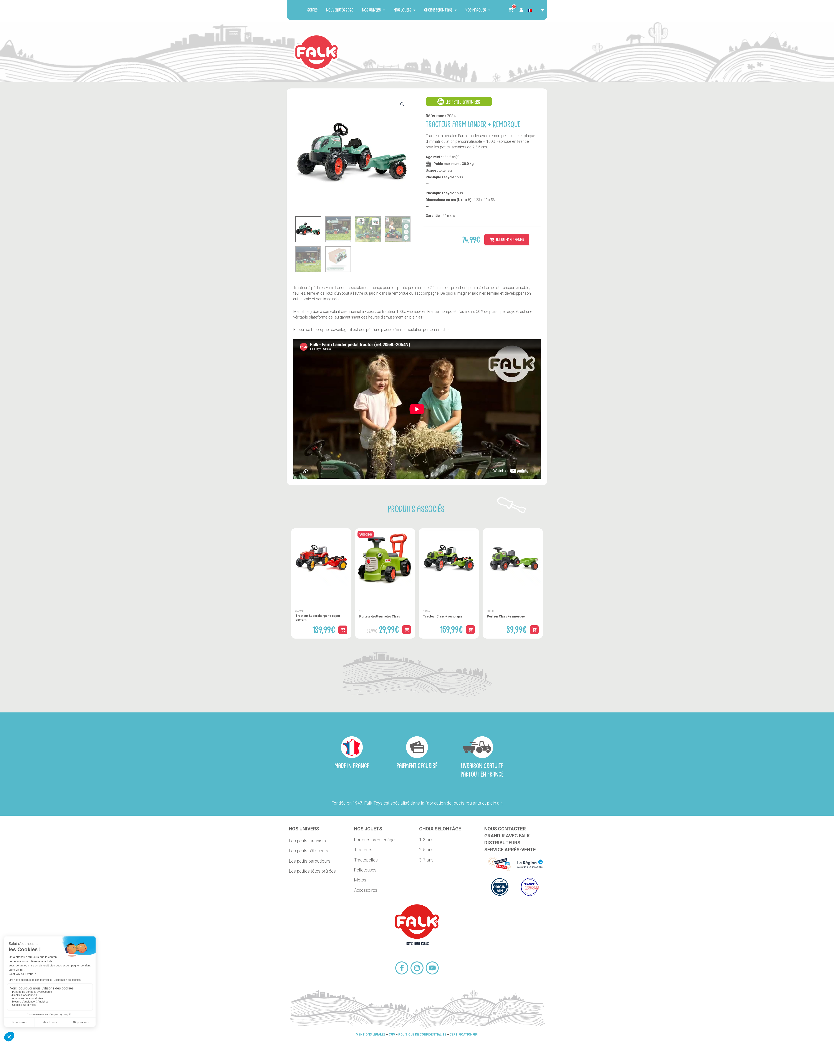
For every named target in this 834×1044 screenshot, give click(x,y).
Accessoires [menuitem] (365, 890)
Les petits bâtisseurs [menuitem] (308, 850)
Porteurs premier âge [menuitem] (374, 839)
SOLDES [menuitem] (312, 10)
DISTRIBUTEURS (502, 842)
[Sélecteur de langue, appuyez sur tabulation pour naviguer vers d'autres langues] (535, 10)
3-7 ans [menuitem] (426, 860)
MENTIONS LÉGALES (371, 1034)
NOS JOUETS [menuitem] (402, 10)
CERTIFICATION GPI (464, 1034)
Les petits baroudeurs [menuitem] (309, 861)
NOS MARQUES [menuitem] (475, 10)
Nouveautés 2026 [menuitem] (339, 10)
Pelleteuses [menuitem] (365, 870)
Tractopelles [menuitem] (366, 860)
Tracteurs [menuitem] (363, 849)
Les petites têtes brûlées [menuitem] (312, 871)
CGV (392, 1034)
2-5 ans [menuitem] (426, 849)
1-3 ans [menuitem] (426, 839)
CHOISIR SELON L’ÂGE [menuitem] (438, 10)
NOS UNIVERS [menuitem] (371, 10)
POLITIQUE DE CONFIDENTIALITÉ (422, 1034)
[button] (402, 100)
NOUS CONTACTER (505, 829)
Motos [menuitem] (360, 880)
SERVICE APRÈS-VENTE (510, 849)
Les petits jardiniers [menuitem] (307, 840)
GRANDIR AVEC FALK (507, 835)
